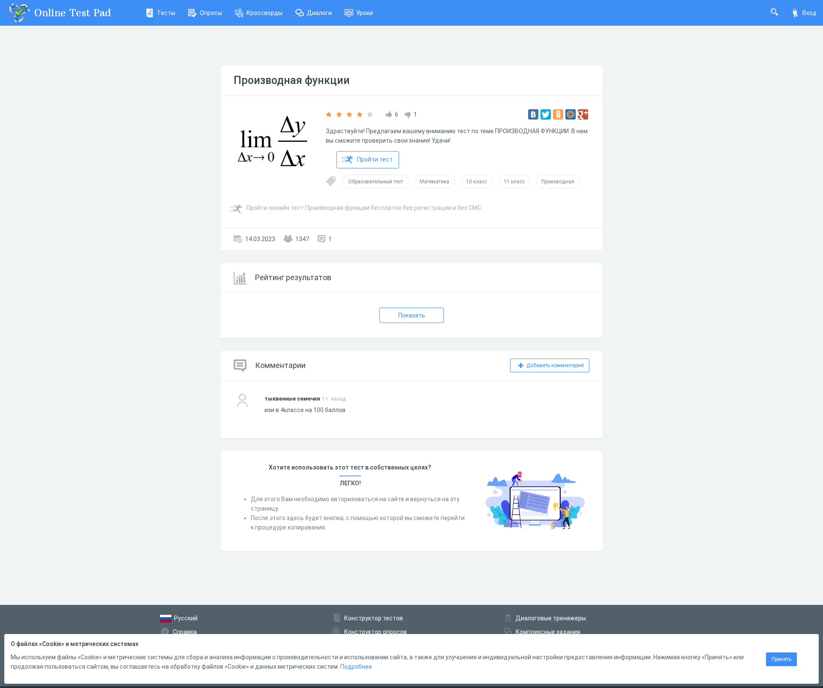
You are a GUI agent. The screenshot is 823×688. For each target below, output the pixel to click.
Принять (781, 659)
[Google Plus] (583, 114)
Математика (434, 182)
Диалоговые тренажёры (551, 618)
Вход (809, 12)
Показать (411, 315)
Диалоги (319, 12)
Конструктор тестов (373, 618)
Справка (185, 631)
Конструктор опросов (375, 631)
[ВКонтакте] (533, 114)
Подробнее (356, 666)
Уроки (364, 12)
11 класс (514, 182)
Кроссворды (264, 12)
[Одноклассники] (558, 114)
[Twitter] (546, 114)
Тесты (166, 12)
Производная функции (292, 80)
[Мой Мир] (570, 114)
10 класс (476, 182)
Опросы (211, 12)
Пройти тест (375, 159)
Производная (557, 182)
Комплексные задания (548, 631)
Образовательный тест (375, 182)
